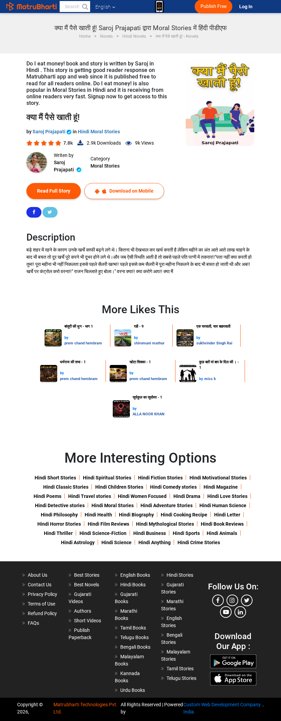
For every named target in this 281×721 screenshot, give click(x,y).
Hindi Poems (47, 496)
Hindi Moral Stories (99, 131)
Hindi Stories (180, 575)
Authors (82, 611)
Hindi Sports (186, 533)
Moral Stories (105, 166)
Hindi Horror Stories (59, 524)
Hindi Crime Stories (199, 542)
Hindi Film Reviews (108, 524)
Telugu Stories (181, 678)
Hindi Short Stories (55, 477)
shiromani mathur (149, 343)
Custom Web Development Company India (222, 708)
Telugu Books (134, 637)
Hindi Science (116, 542)
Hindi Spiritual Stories (107, 477)
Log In (246, 6)
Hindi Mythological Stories (165, 524)
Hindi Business (149, 533)
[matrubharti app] (159, 6)
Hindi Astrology (78, 542)
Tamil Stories (180, 668)
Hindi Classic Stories (65, 487)
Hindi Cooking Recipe (184, 514)
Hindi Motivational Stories (218, 477)
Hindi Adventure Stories (166, 505)
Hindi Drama (186, 496)
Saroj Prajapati (49, 131)
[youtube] (226, 612)
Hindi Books (133, 584)
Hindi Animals (222, 533)
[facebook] (218, 600)
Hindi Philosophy (59, 514)
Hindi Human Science (222, 505)
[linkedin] (240, 612)
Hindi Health (98, 514)
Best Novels (86, 584)
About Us (37, 575)
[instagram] (232, 600)
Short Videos (87, 620)
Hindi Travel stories (89, 496)
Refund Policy (42, 613)
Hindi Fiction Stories (160, 477)
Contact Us (39, 584)
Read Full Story (53, 191)
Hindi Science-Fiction (103, 533)
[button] (84, 6)
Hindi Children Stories (119, 487)
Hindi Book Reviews (222, 524)
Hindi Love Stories (227, 496)
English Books (135, 575)
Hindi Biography (136, 514)
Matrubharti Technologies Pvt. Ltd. (85, 708)
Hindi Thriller (58, 533)
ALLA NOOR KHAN (148, 414)
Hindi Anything (154, 542)
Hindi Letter (227, 514)
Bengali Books (135, 647)
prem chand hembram (83, 343)
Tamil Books (133, 628)
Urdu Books (132, 690)
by (66, 337)
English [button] (103, 7)
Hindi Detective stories (60, 505)
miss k (210, 379)
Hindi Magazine (221, 487)
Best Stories (86, 575)
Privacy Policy (42, 594)
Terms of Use (41, 604)
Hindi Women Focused (142, 496)
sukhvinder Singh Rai (214, 343)
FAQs (33, 623)
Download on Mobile (131, 191)
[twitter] (247, 600)
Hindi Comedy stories (173, 487)
